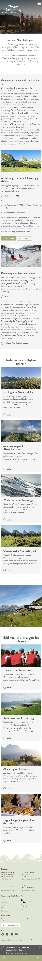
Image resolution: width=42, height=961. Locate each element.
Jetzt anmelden (10, 925)
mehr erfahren (21, 952)
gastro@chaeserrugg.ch (28, 890)
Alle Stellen (24, 238)
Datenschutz (13, 940)
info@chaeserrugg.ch (7, 879)
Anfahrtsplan (4, 911)
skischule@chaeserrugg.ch (8, 890)
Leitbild (3, 905)
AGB (20, 940)
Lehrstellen (9, 238)
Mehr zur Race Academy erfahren (17, 343)
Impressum (4, 940)
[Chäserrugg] (11, 9)
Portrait (3, 899)
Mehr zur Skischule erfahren (15, 296)
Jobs (2, 908)
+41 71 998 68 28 (27, 874)
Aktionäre (4, 902)
